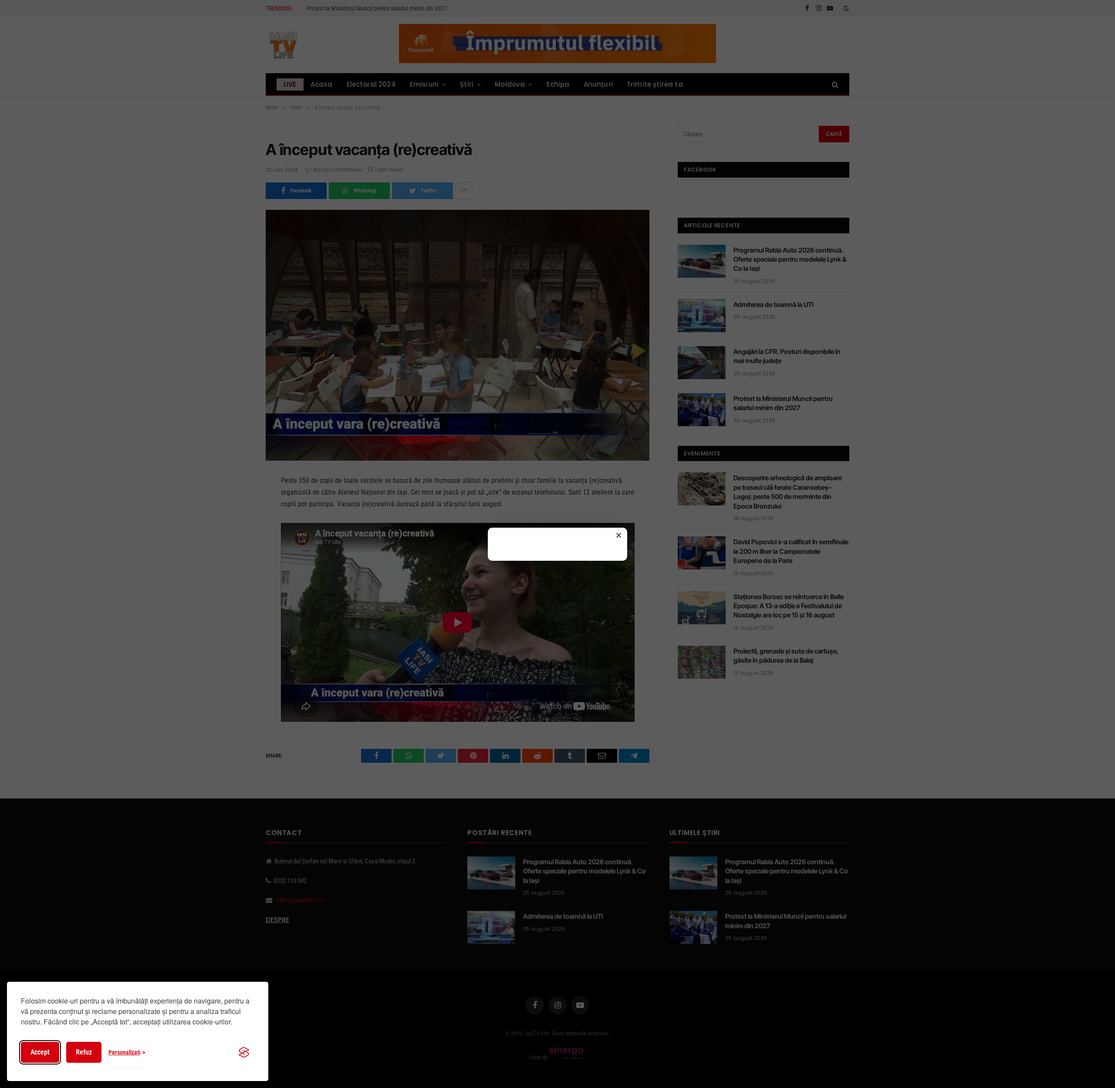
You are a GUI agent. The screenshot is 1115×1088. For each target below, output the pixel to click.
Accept (40, 1052)
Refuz (84, 1052)
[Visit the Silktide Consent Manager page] (243, 1052)
